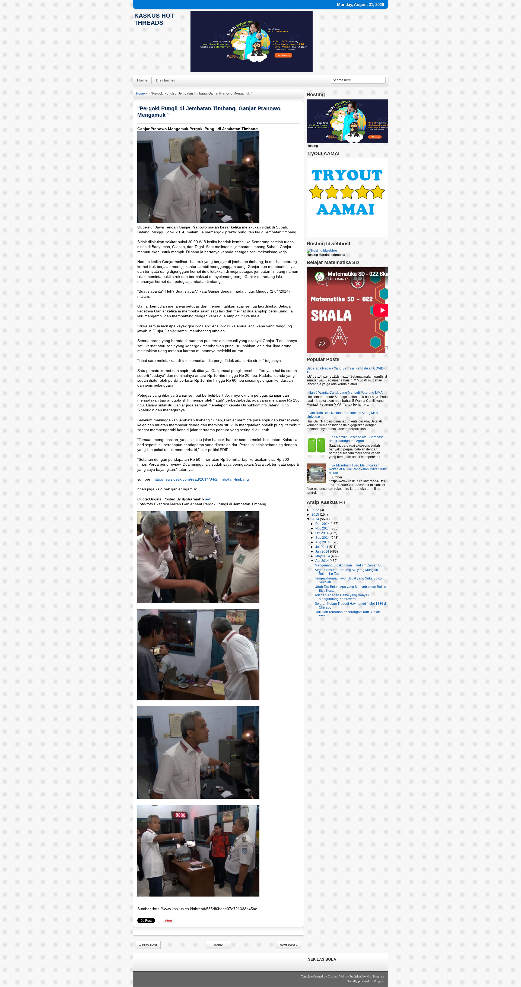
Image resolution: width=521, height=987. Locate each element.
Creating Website (338, 976)
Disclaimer (165, 80)
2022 (316, 510)
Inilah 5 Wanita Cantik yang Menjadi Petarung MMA (345, 392)
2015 (316, 514)
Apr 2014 (322, 561)
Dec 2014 (323, 524)
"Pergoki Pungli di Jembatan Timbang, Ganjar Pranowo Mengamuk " (208, 111)
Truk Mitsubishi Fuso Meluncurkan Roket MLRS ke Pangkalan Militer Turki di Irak (358, 469)
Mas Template (375, 976)
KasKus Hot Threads (154, 19)
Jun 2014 (322, 551)
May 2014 (323, 556)
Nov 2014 (323, 528)
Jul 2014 (322, 547)
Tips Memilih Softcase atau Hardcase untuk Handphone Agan (356, 439)
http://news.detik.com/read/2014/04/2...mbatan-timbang (201, 479)
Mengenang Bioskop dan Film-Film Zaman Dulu (350, 565)
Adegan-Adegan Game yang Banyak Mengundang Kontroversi (342, 597)
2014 (316, 519)
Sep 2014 (323, 538)
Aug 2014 (323, 542)
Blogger (379, 981)
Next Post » (289, 945)
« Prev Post (148, 945)
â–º (208, 499)
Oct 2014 (322, 533)
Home (142, 80)
